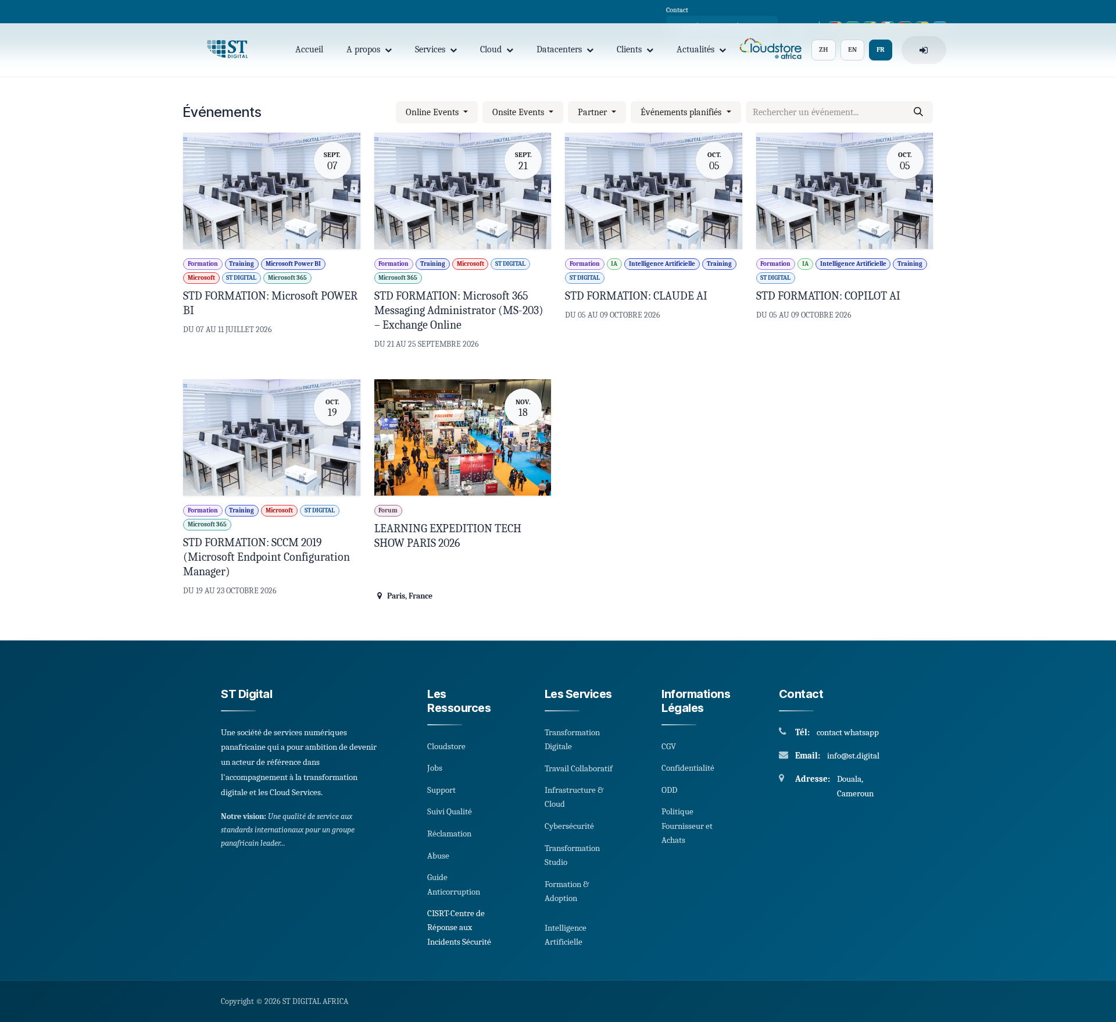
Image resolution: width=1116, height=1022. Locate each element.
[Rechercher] (918, 112)
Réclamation (449, 833)
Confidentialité (687, 768)
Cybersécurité (569, 826)
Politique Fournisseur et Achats (687, 825)
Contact (677, 10)
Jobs (434, 768)
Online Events (433, 112)
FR (881, 49)
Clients (629, 49)
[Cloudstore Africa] (768, 50)
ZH (823, 49)
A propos (363, 49)
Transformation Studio (572, 855)
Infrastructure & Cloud (574, 797)
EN (852, 49)
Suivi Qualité (449, 811)
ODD (669, 790)
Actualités (695, 49)
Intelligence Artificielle (565, 935)
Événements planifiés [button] (682, 112)
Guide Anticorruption (453, 884)
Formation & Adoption (567, 891)
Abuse (438, 855)
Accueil (309, 49)
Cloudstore (446, 746)
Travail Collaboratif (579, 768)
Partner (593, 112)
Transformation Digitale (572, 739)
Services (430, 49)
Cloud (491, 49)
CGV (668, 746)
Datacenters (559, 49)
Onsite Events (519, 112)
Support (441, 790)
